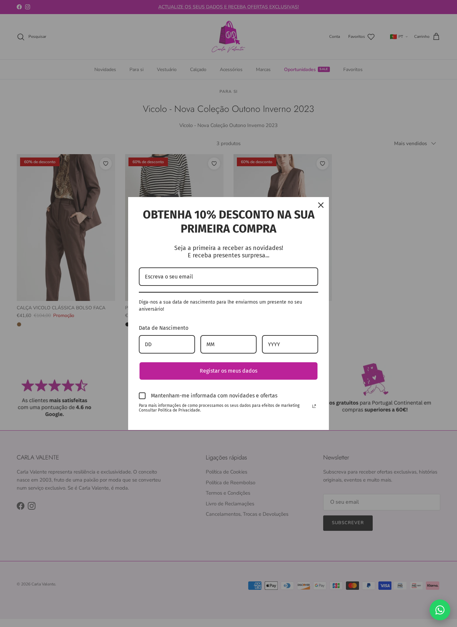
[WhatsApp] (440, 610)
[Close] (321, 205)
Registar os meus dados (228, 371)
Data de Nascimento (163, 328)
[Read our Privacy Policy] (314, 406)
